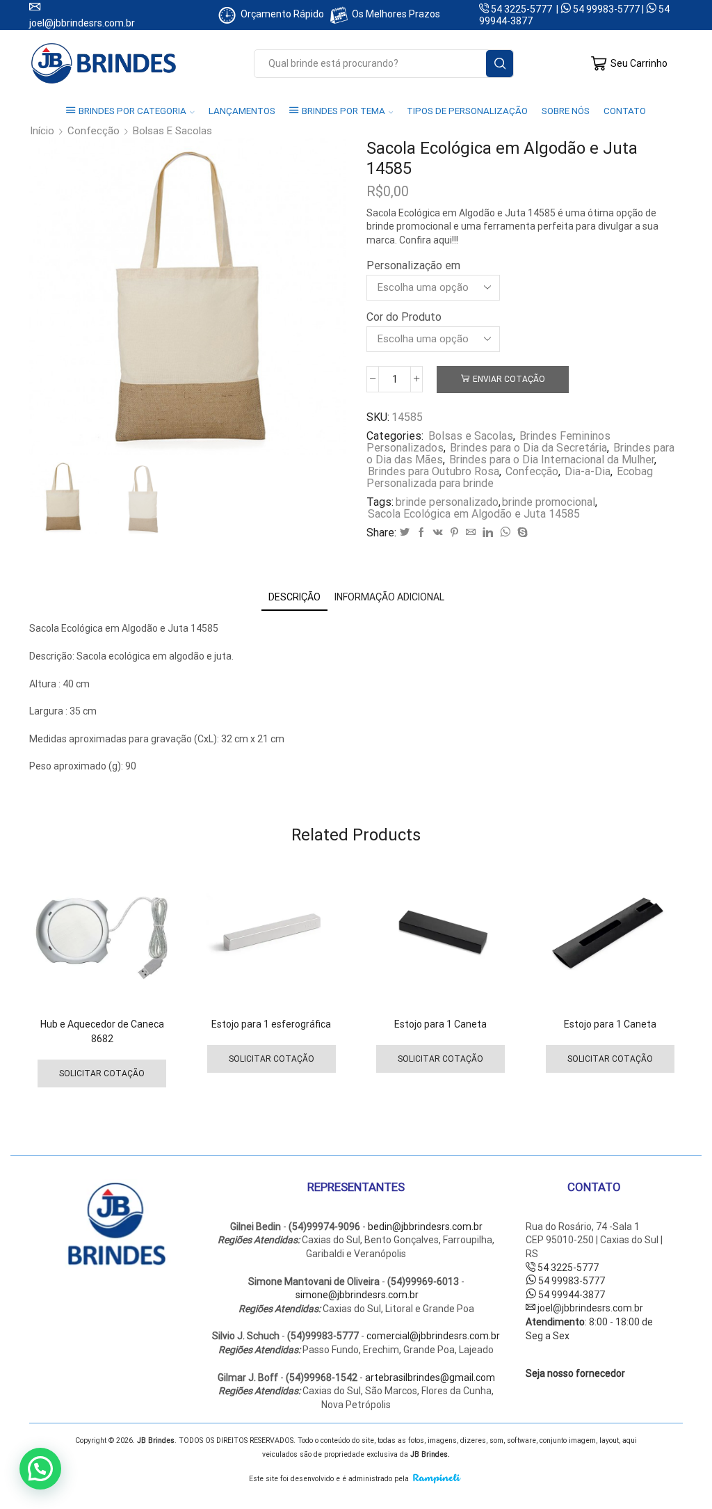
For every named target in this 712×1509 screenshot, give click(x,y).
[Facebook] (421, 532)
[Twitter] (404, 532)
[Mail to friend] (470, 532)
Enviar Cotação (509, 379)
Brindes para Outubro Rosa (433, 471)
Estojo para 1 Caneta (440, 1024)
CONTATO (625, 111)
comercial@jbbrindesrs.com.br (433, 1335)
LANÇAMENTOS (242, 111)
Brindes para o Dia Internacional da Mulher (551, 459)
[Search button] (499, 63)
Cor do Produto (404, 317)
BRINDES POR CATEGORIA (132, 111)
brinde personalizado (447, 502)
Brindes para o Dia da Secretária (528, 447)
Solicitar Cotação (102, 1073)
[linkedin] (487, 532)
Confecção (93, 131)
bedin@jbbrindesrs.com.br (425, 1226)
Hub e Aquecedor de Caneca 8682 (102, 1031)
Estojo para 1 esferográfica (271, 1024)
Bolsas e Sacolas (172, 131)
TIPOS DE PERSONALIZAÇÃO (467, 111)
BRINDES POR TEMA (343, 111)
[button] (40, 1469)
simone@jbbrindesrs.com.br (357, 1294)
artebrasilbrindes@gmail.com (430, 1377)
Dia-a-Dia (587, 471)
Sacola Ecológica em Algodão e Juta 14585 (474, 514)
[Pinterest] (454, 532)
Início (42, 131)
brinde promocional (548, 502)
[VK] (438, 532)
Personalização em (413, 265)
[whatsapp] (505, 532)
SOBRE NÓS (566, 111)
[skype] (521, 532)
